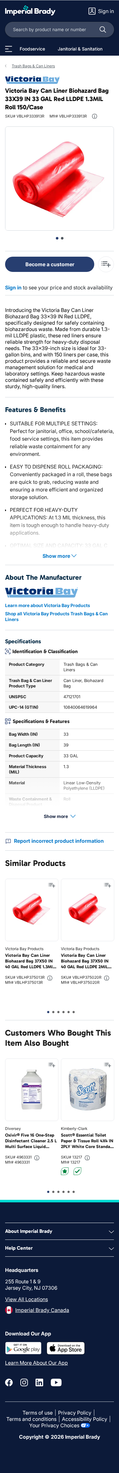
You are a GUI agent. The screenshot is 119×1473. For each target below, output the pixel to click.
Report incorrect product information (59, 841)
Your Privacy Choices (54, 1425)
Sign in (13, 287)
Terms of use (38, 1412)
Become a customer (49, 264)
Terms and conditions (31, 1419)
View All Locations (26, 1299)
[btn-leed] (65, 1171)
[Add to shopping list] (52, 885)
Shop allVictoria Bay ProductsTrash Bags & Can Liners (56, 616)
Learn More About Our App (36, 1363)
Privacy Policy (74, 1412)
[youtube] (56, 1382)
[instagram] (24, 1382)
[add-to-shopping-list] (106, 264)
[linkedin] (39, 1382)
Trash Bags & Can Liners (33, 66)
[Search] (103, 29)
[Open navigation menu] (8, 48)
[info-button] (94, 116)
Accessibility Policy (84, 1419)
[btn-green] (77, 1171)
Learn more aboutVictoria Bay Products (47, 605)
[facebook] (9, 1382)
